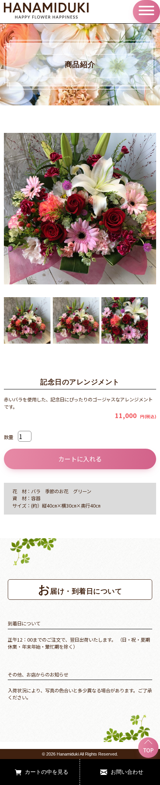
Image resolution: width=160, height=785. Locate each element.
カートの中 (38, 771)
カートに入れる (80, 458)
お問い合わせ (127, 771)
